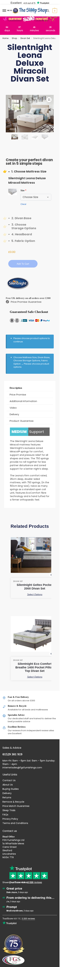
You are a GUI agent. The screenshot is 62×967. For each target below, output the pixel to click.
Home (5, 38)
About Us (7, 784)
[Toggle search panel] (48, 10)
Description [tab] (16, 388)
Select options (34, 594)
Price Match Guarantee (15, 806)
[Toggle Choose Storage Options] (29, 226)
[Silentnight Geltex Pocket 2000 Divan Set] (35, 557)
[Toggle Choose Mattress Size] (27, 171)
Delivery (7, 793)
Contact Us (9, 780)
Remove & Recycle (13, 801)
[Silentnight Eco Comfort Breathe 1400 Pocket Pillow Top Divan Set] (35, 636)
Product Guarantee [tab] (22, 421)
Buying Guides (10, 789)
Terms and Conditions (15, 823)
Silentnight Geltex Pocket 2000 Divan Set (35, 586)
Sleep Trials (8, 810)
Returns (6, 797)
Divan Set (25, 38)
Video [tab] (13, 407)
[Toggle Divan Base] (19, 218)
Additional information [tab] (23, 401)
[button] (54, 10)
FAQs (5, 814)
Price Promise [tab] (18, 394)
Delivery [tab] (14, 414)
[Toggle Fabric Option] (21, 241)
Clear (23, 204)
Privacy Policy (10, 818)
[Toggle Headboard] (20, 234)
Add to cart (23, 263)
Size (23, 190)
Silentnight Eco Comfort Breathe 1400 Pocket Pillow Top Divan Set (34, 667)
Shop (14, 38)
